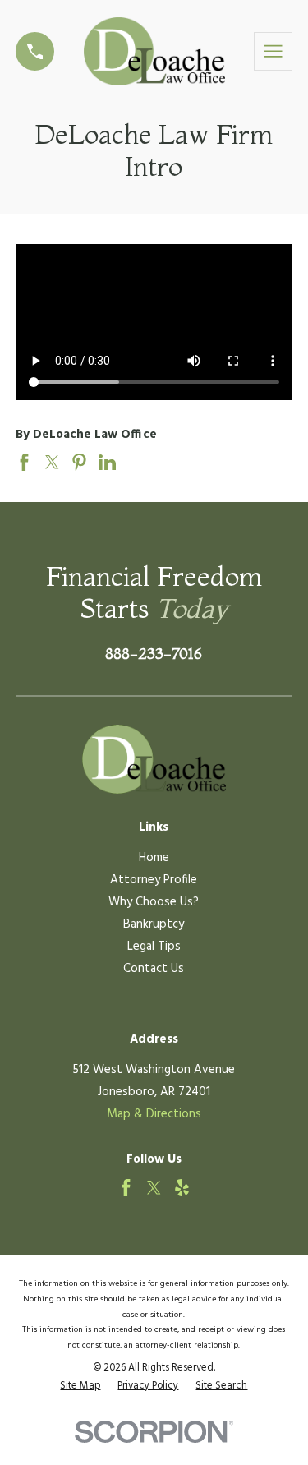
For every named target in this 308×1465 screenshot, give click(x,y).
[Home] (154, 51)
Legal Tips (154, 946)
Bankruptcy (153, 924)
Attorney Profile (153, 880)
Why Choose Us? (153, 902)
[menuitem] (80, 1386)
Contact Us (153, 969)
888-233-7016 (153, 653)
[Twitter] (154, 1187)
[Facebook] (126, 1187)
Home (154, 858)
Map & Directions (154, 1114)
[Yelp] (182, 1187)
